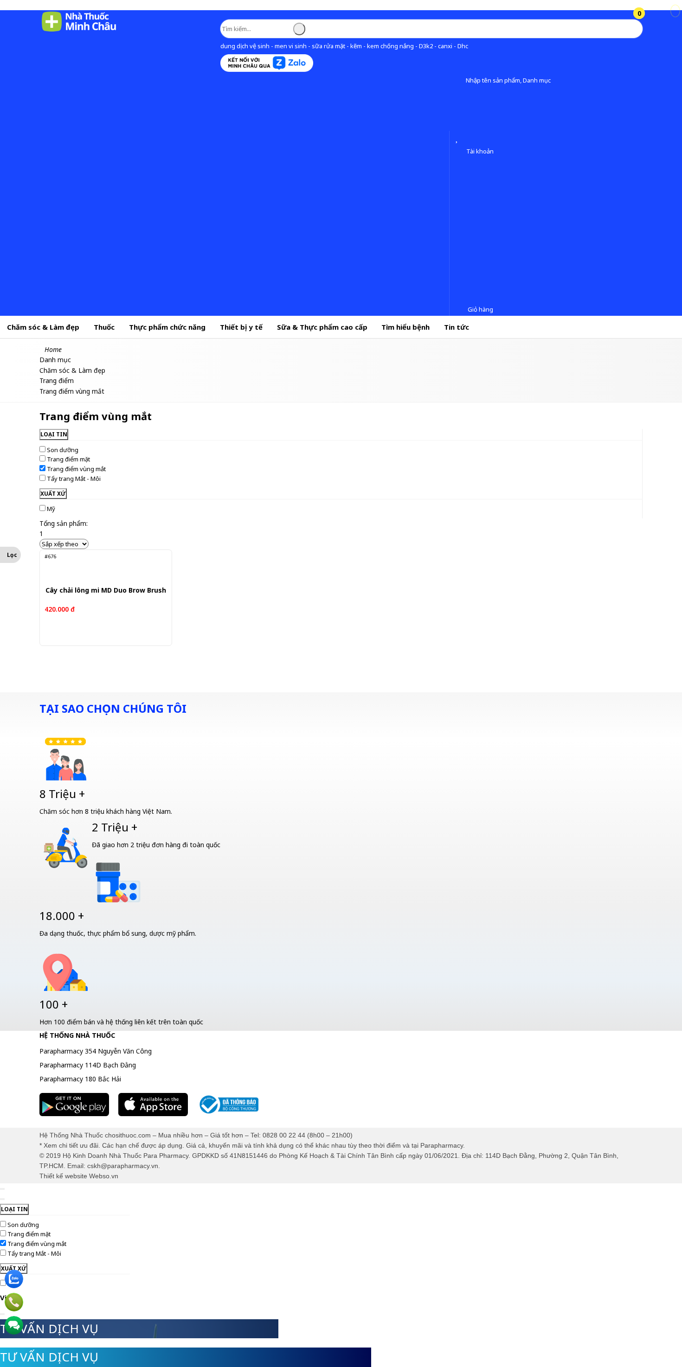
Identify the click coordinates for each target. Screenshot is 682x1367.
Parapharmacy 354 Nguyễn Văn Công (95, 1051)
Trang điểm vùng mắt (76, 469)
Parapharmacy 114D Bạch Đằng (87, 1064)
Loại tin (53, 434)
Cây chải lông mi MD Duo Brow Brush (105, 590)
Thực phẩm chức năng (167, 327)
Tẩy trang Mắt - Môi (74, 478)
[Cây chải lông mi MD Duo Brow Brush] (102, 567)
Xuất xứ (53, 494)
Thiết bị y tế (241, 327)
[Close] (2, 1189)
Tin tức (456, 327)
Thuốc (104, 327)
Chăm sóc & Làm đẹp (43, 327)
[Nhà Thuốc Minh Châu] (78, 30)
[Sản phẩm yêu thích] (458, 138)
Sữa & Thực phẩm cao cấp (322, 327)
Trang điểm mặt (68, 459)
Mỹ (51, 509)
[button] (458, 80)
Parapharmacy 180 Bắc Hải (80, 1078)
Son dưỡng (62, 450)
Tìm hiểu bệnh (405, 327)
